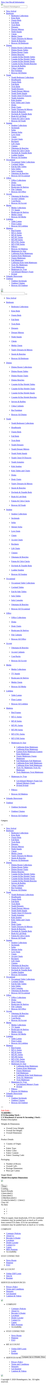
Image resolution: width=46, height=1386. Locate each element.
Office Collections (18, 180)
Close (4, 1186)
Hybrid (14, 274)
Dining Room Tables (19, 50)
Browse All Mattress (19, 249)
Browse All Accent (19, 203)
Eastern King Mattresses (21, 256)
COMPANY (11, 1304)
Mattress (9, 228)
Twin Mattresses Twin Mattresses (29, 772)
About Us (10, 1236)
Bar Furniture (16, 70)
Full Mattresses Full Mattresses (28, 761)
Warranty (10, 1291)
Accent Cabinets (18, 198)
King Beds (15, 18)
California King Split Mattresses (24, 262)
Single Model (6, 1175)
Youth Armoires (17, 98)
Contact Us (10, 1245)
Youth (8, 75)
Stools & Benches (18, 41)
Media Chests (16, 36)
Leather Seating (17, 155)
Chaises (14, 146)
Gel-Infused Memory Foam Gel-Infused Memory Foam (29, 782)
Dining (9, 45)
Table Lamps (16, 221)
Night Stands (16, 32)
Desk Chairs (16, 107)
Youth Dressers (17, 89)
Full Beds (15, 22)
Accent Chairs (17, 139)
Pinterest (9, 1263)
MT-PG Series (17, 237)
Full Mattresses (17, 260)
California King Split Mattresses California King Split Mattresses (29, 764)
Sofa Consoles (17, 171)
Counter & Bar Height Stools (23, 61)
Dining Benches (17, 54)
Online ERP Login (13, 1273)
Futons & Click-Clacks (20, 118)
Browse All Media (18, 217)
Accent (9, 194)
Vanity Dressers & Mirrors (21, 38)
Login (13, 1351)
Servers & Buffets (18, 66)
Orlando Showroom (14, 276)
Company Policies (13, 1233)
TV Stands (15, 210)
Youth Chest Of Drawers (21, 96)
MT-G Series (16, 233)
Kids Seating (16, 100)
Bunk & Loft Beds (18, 116)
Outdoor (9, 278)
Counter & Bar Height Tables (23, 57)
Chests (14, 34)
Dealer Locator (12, 1242)
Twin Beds (15, 25)
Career (9, 1247)
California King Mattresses (22, 253)
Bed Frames (16, 230)
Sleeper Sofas (16, 132)
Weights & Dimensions (10, 1124)
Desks (13, 105)
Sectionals (15, 128)
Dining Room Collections (21, 48)
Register (9, 1278)
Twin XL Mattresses (19, 265)
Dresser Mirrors (17, 29)
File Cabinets (16, 189)
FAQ (8, 1265)
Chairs (13, 137)
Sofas (13, 130)
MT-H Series (16, 235)
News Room (11, 1260)
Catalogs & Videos (13, 1296)
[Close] (2, 824)
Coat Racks (16, 201)
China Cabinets (17, 68)
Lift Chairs (15, 144)
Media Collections (18, 208)
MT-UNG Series (18, 242)
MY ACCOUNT (13, 1344)
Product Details (7, 1139)
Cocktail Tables (17, 164)
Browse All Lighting (19, 226)
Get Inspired (11, 1294)
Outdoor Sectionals (19, 281)
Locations (10, 1240)
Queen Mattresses (18, 258)
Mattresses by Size (18, 743)
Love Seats (15, 134)
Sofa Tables (16, 169)
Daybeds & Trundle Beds (21, 114)
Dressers (14, 27)
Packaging (5, 1159)
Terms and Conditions (15, 1289)
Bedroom (10, 13)
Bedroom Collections (19, 16)
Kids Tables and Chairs (20, 102)
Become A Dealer (13, 1238)
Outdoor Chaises (18, 283)
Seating (9, 123)
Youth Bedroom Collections (22, 77)
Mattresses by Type (19, 776)
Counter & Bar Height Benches (24, 64)
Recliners (15, 141)
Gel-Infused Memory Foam (22, 272)
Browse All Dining (19, 73)
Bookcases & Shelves (20, 187)
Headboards (16, 80)
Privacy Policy (12, 1287)
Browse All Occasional (20, 176)
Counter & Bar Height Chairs (23, 59)
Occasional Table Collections (23, 162)
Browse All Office (18, 192)
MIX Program (12, 1249)
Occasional (10, 160)
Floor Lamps (16, 224)
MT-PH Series (17, 240)
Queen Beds (16, 20)
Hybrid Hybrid (22, 785)
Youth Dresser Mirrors (20, 91)
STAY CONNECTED (15, 1331)
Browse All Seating (19, 157)
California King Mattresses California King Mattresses (27, 748)
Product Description (9, 1120)
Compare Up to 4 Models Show (33, 1357)
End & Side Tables (18, 166)
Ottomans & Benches (19, 148)
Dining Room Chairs (19, 52)
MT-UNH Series (18, 244)
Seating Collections (19, 125)
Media (8, 205)
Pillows (14, 246)
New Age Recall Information (12, 2)
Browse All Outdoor (19, 285)
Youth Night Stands (19, 93)
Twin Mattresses (17, 267)
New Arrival (11, 11)
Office (8, 178)
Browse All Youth (18, 121)
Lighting (9, 219)
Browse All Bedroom (19, 43)
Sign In (9, 1276)
